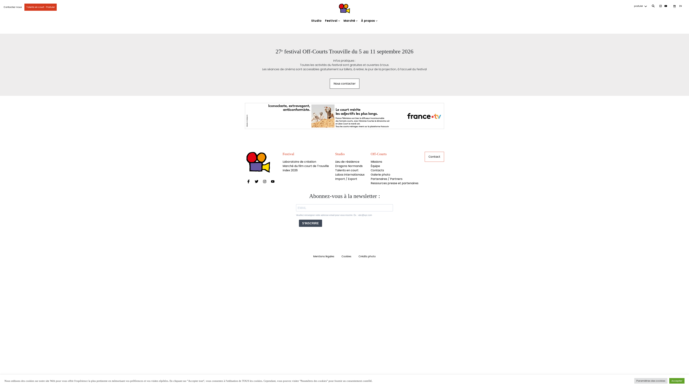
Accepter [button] (676, 381)
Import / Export (346, 179)
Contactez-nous (13, 7)
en (680, 6)
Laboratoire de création (299, 162)
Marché (349, 21)
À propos (368, 21)
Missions (376, 162)
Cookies (346, 256)
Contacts (377, 170)
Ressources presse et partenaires (394, 183)
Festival (331, 21)
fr (674, 6)
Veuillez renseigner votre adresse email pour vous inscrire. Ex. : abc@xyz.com (334, 215)
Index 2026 (290, 170)
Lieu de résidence (347, 162)
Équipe (375, 166)
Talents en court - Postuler (40, 7)
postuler (638, 6)
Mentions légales (323, 256)
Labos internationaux (350, 175)
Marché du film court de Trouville (306, 166)
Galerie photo (380, 175)
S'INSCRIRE (310, 223)
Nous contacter (345, 84)
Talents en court (346, 170)
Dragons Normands (349, 166)
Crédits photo (367, 256)
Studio (316, 21)
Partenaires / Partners (386, 179)
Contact (434, 157)
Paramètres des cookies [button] (650, 381)
